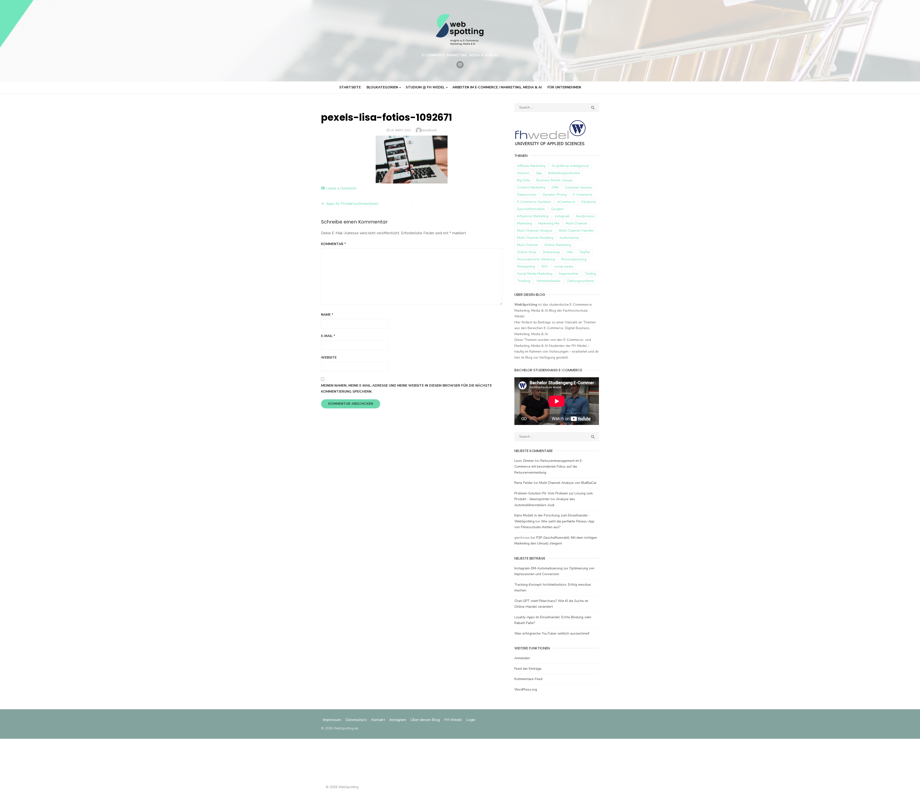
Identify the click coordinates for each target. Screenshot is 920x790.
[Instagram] (460, 64)
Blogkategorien (382, 87)
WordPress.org (525, 689)
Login (470, 719)
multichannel (569, 237)
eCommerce (566, 202)
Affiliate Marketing (531, 166)
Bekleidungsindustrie (564, 173)
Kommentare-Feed (528, 679)
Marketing (524, 223)
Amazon (523, 173)
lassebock (429, 130)
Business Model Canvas (554, 180)
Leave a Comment (341, 188)
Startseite (350, 87)
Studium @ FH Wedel (425, 87)
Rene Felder (523, 483)
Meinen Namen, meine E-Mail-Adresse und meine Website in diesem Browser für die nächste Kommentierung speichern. (406, 388)
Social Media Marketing (534, 273)
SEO (544, 266)
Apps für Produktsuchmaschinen (352, 203)
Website (329, 357)
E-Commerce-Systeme (534, 202)
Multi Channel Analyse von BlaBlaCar (568, 483)
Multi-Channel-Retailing (535, 237)
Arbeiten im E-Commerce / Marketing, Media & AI (497, 87)
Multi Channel (527, 245)
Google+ (557, 209)
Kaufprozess (585, 216)
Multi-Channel (576, 223)
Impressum (332, 719)
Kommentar (333, 244)
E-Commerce (582, 194)
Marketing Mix (548, 223)
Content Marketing (531, 187)
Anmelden (522, 658)
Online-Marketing (557, 245)
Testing (590, 273)
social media (563, 266)
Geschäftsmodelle (531, 209)
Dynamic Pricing (555, 194)
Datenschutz (526, 194)
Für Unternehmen (564, 87)
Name (327, 314)
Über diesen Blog (425, 719)
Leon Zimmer (524, 460)
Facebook (588, 202)
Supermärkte (568, 273)
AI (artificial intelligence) (570, 166)
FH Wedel (453, 719)
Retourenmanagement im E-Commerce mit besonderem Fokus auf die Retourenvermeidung (548, 466)
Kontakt (378, 719)
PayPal (585, 252)
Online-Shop (526, 252)
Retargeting (526, 266)
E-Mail (328, 336)
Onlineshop (551, 252)
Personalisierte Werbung (536, 259)
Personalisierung (573, 259)
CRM (555, 187)
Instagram (397, 719)
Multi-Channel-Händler (576, 230)
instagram (562, 216)
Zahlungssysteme (580, 281)
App (539, 173)
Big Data (523, 180)
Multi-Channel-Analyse (534, 230)
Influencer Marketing (532, 216)
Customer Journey (578, 187)
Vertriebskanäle (548, 281)
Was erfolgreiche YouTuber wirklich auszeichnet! (551, 633)
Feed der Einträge (527, 668)
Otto (569, 252)
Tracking (523, 281)
